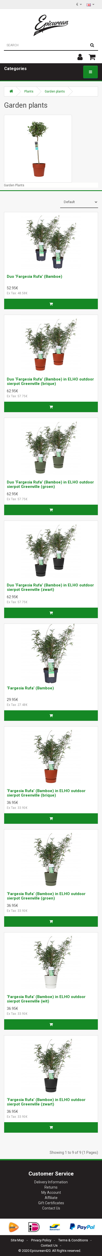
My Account (51, 1192)
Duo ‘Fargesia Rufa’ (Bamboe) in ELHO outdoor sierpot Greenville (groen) (50, 484)
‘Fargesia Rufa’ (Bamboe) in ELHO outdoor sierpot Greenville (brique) (46, 793)
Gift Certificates (51, 1203)
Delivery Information (51, 1182)
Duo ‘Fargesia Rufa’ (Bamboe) (34, 276)
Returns (51, 1187)
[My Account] (80, 57)
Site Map (17, 1240)
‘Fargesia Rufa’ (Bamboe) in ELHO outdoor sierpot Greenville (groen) (46, 896)
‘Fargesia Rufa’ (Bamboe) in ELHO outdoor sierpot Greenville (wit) (46, 999)
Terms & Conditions (73, 1240)
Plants (28, 91)
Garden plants (55, 91)
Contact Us (51, 1208)
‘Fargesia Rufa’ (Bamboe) (30, 688)
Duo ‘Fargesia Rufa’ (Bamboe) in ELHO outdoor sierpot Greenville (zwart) (50, 587)
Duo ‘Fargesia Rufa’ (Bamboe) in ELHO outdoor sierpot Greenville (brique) (50, 381)
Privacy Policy (41, 1240)
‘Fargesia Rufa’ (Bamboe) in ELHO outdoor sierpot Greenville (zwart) (46, 1102)
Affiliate (51, 1198)
